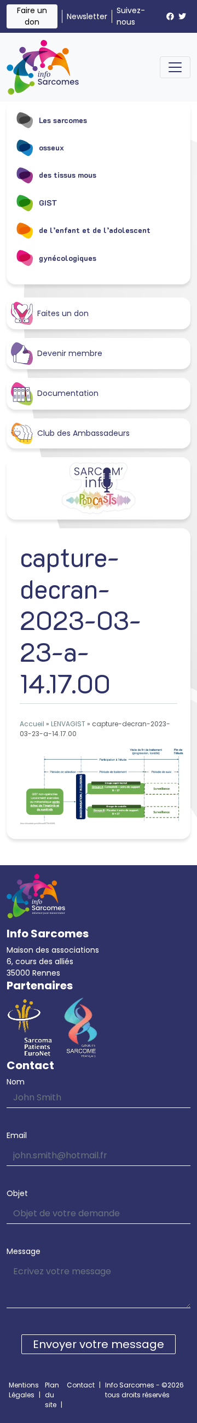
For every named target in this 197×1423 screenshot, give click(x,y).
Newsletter (87, 16)
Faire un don (32, 16)
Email (17, 1135)
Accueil (32, 723)
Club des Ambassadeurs (83, 433)
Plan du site (52, 1394)
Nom (16, 1081)
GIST (48, 202)
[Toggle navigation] (175, 67)
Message (23, 1251)
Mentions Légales (24, 1389)
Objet (17, 1193)
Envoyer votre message (98, 1344)
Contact (81, 1385)
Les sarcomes (63, 120)
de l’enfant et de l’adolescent (94, 230)
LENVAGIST (68, 723)
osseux (51, 147)
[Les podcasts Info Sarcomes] (98, 488)
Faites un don (63, 313)
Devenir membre (69, 353)
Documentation (68, 393)
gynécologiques (67, 258)
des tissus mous (67, 175)
